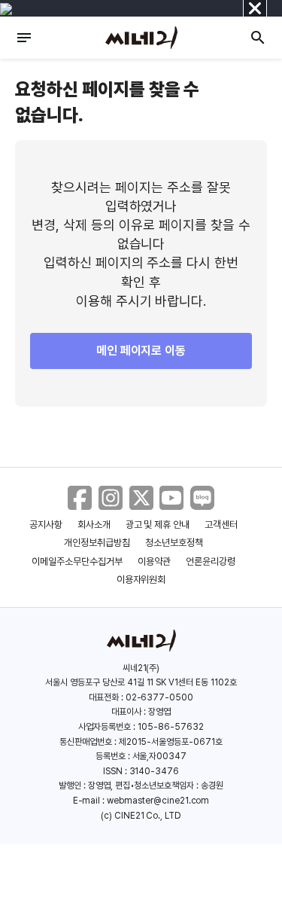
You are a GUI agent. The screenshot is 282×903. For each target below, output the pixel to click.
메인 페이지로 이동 (141, 350)
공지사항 (45, 524)
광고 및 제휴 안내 (158, 524)
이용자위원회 (141, 579)
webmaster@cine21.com (158, 800)
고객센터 (221, 524)
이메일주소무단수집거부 (77, 561)
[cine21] (141, 37)
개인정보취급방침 (97, 542)
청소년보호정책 (174, 542)
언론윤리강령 (210, 561)
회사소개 (94, 524)
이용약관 (154, 561)
